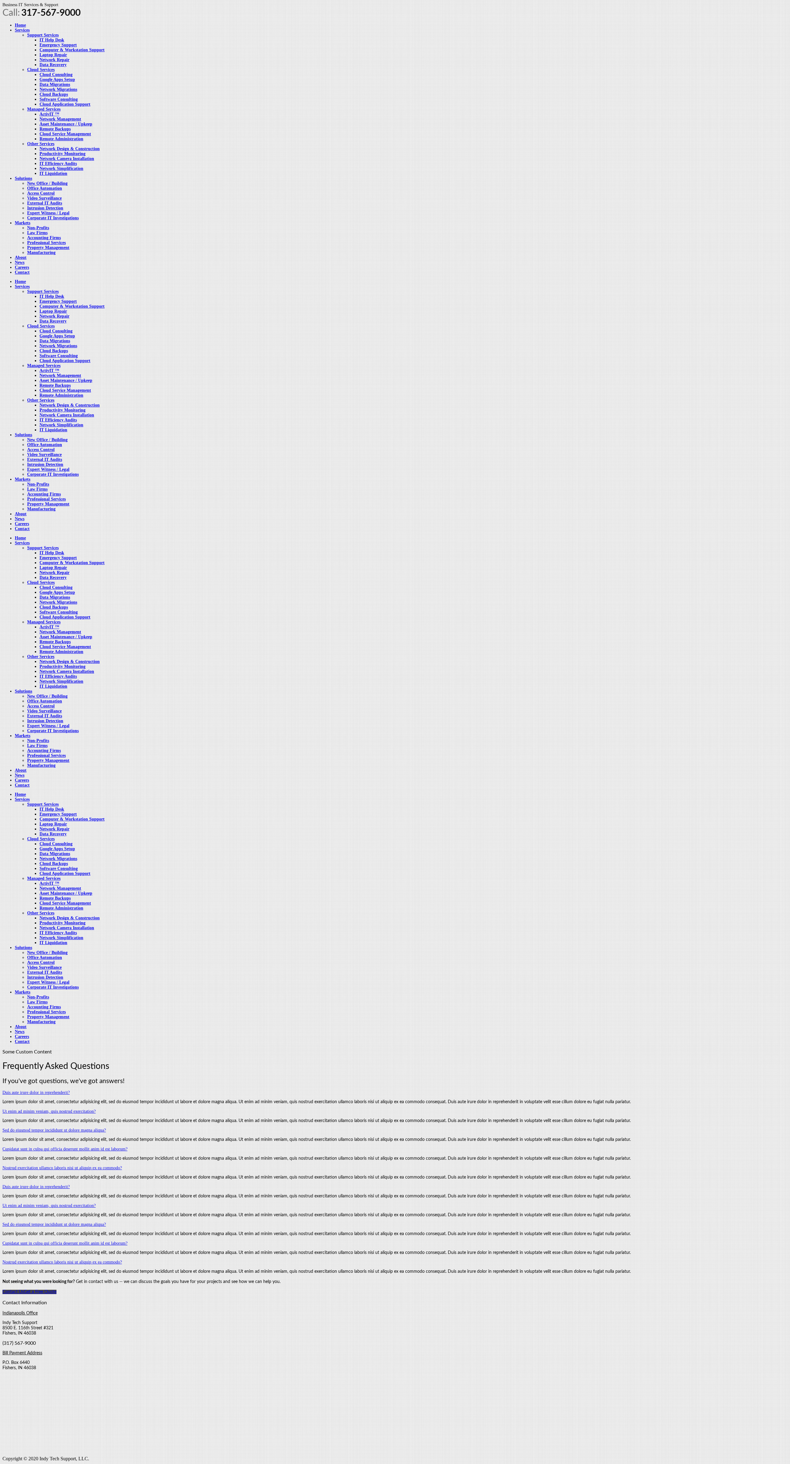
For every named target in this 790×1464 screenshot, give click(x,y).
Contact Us (13, 1292)
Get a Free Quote (40, 1292)
